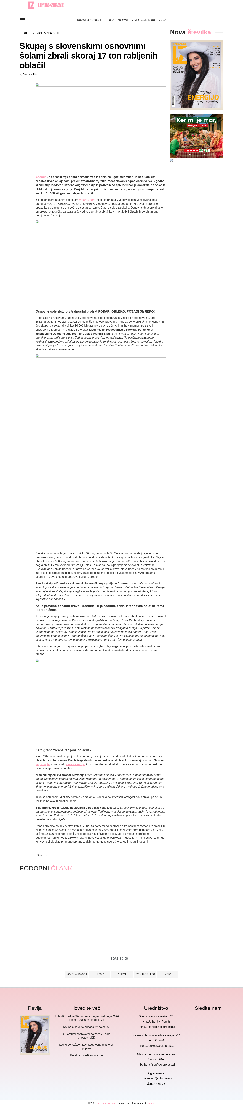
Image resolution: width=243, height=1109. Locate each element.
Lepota (109, 19)
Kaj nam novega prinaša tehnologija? (37, 917)
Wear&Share (87, 199)
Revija (35, 1008)
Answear (41, 177)
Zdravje (123, 19)
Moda (162, 19)
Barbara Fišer (30, 74)
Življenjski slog (143, 19)
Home (24, 33)
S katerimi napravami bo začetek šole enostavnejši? (94, 917)
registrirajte (43, 764)
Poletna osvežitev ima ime (193, 915)
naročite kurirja (75, 764)
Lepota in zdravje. (107, 1103)
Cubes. (151, 1103)
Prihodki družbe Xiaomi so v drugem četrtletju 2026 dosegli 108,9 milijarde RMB (87, 1018)
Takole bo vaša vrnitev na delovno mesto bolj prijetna (147, 917)
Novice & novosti (89, 19)
